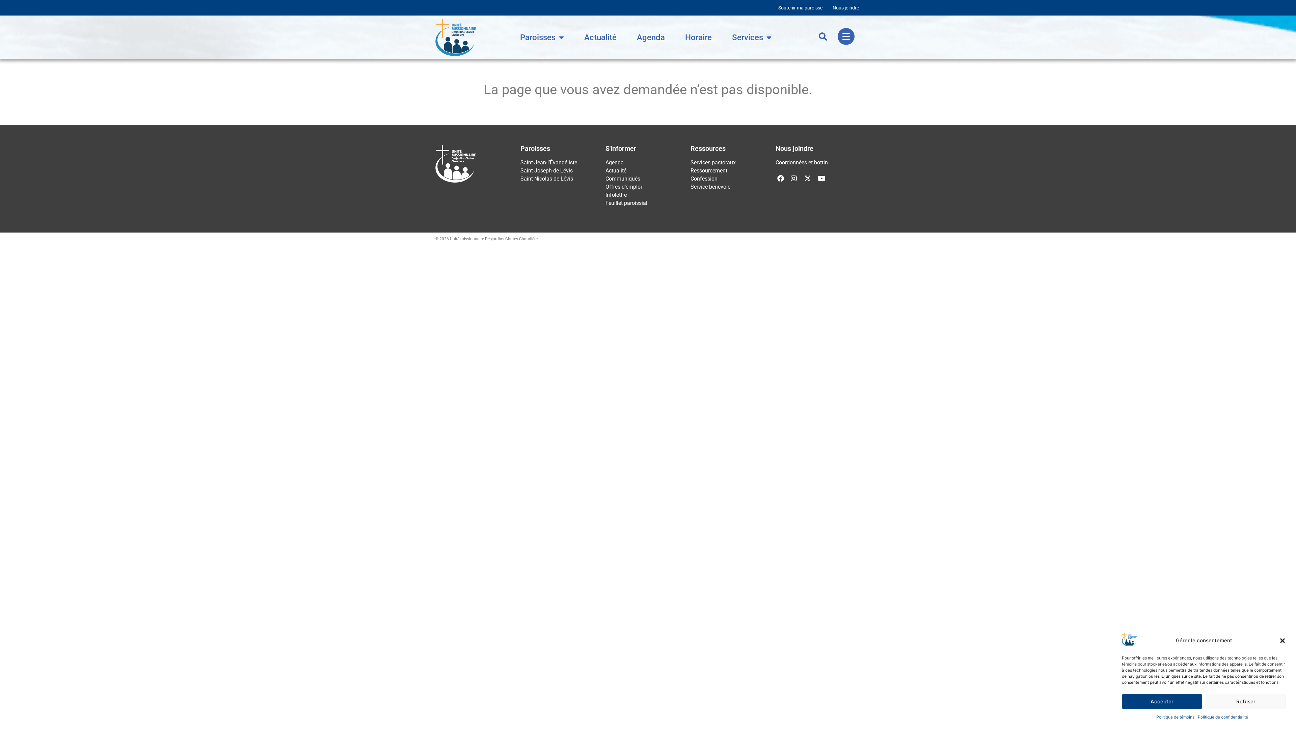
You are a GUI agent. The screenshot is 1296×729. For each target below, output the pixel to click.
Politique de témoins (1175, 717)
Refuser (1246, 701)
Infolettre (616, 195)
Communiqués (622, 179)
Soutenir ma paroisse (800, 7)
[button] (1282, 640)
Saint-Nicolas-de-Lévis (546, 179)
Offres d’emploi (623, 187)
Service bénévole (710, 187)
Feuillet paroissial (626, 203)
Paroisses (538, 37)
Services (747, 37)
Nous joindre (846, 7)
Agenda (651, 37)
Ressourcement (709, 170)
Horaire (698, 37)
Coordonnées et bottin (802, 162)
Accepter (1162, 701)
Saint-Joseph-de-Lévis (546, 170)
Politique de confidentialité (1223, 717)
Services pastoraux (713, 162)
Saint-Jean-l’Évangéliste (548, 162)
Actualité (600, 37)
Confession (704, 179)
